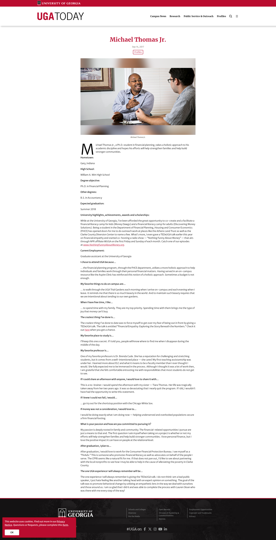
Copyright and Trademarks (200, 513)
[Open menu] (237, 16)
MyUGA (162, 519)
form (65, 524)
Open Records (164, 509)
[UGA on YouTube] (160, 529)
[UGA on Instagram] (155, 529)
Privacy (192, 516)
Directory (132, 513)
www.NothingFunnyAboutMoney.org (103, 244)
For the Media (134, 516)
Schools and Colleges (137, 509)
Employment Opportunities (200, 509)
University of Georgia (79, 514)
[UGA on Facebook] (145, 529)
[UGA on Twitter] (150, 529)
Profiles (138, 52)
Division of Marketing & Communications (169, 514)
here (87, 329)
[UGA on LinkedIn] (165, 529)
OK (12, 532)
